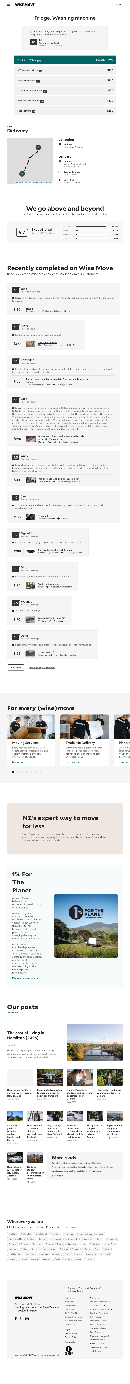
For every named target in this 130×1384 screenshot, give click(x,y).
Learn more (18, 762)
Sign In (118, 4)
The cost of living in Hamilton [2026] (25, 1035)
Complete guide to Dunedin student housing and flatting (13, 1132)
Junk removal (96, 1351)
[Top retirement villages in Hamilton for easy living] (115, 1116)
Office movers (96, 1339)
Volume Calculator (73, 1320)
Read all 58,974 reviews (42, 667)
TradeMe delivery (98, 1328)
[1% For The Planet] (77, 1351)
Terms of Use (71, 1333)
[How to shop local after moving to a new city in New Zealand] (20, 1077)
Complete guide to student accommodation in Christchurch (77, 1163)
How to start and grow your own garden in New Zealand (109, 1092)
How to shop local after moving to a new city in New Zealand (19, 1092)
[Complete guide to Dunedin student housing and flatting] (15, 1116)
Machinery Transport (99, 1336)
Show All (12, 1012)
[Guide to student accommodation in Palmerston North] (35, 1157)
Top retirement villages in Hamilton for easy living (115, 1130)
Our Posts (69, 1309)
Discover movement (24, 978)
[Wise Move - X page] (21, 1319)
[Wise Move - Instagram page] (27, 1319)
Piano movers (96, 1324)
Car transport (96, 1305)
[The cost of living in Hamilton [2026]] (93, 1042)
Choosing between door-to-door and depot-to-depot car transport (50, 1092)
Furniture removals (99, 1313)
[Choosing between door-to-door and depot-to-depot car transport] (50, 1077)
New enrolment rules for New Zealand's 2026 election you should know (82, 1167)
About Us (69, 1301)
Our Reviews (70, 1305)
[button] (22, 174)
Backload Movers (97, 1343)
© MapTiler (27, 182)
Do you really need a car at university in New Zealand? (54, 1130)
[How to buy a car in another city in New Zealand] (15, 1157)
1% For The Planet (73, 1313)
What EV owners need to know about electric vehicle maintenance (75, 1131)
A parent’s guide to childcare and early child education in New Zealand (79, 1094)
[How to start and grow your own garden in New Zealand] (110, 1077)
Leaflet (20, 182)
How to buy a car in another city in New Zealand (14, 1171)
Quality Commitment (74, 1317)
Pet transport (96, 1317)
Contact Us (70, 1324)
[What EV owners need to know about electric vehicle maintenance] (75, 1116)
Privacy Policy (71, 1337)
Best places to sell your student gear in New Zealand (94, 1131)
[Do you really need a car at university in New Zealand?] (55, 1116)
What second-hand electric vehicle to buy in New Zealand (76, 1171)
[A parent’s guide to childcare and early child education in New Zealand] (80, 1077)
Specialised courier (98, 1347)
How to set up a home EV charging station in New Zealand (35, 1131)
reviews (51, 233)
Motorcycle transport (100, 1309)
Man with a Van (97, 1320)
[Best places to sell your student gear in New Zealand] (95, 1116)
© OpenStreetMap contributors (42, 182)
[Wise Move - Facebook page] (16, 1319)
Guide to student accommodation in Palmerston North (35, 1172)
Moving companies (99, 1301)
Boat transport (97, 1332)
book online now (68, 1227)
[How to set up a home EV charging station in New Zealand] (35, 1116)
